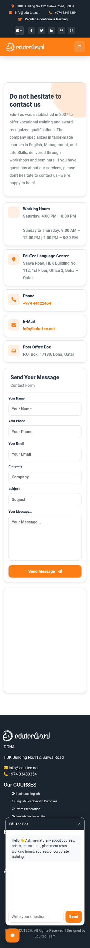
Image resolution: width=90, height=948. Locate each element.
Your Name (16, 398)
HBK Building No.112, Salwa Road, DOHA (45, 6)
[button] (19, 30)
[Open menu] (79, 46)
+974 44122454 (37, 303)
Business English (28, 794)
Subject (14, 489)
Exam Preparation (28, 809)
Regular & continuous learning (46, 19)
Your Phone (16, 421)
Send (73, 916)
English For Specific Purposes (37, 801)
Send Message (42, 571)
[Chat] (13, 935)
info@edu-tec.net (27, 13)
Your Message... (20, 511)
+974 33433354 (65, 13)
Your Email (16, 443)
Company (15, 466)
